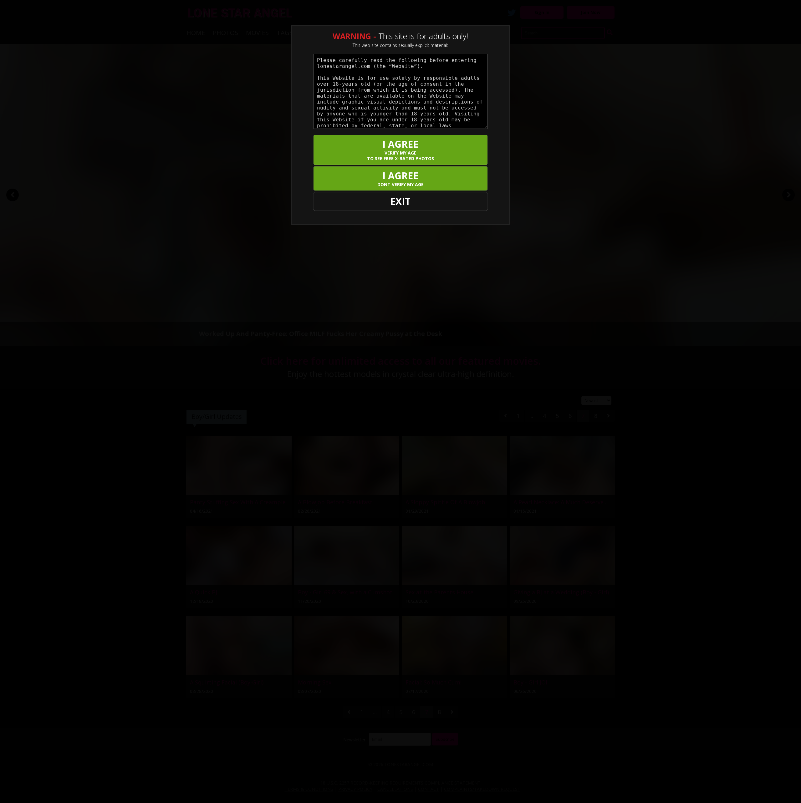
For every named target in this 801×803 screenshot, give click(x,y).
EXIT (400, 201)
